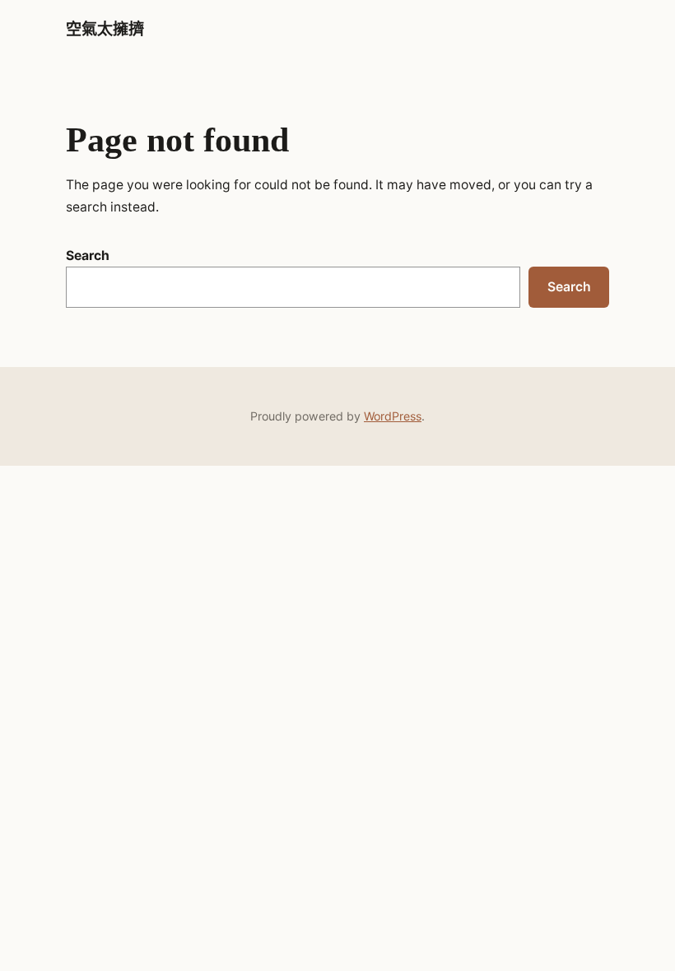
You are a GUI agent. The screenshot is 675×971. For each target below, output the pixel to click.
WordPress (392, 416)
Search (87, 255)
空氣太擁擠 (105, 29)
